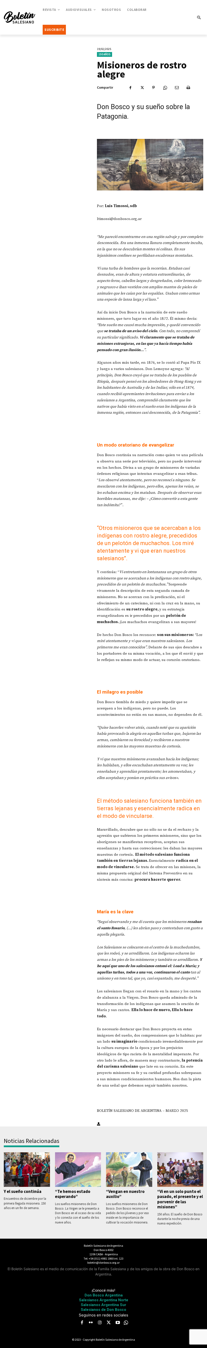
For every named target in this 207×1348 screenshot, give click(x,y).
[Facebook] (130, 88)
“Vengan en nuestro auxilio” (125, 1194)
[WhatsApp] (165, 88)
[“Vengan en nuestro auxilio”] (129, 1169)
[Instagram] (99, 1323)
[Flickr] (91, 1323)
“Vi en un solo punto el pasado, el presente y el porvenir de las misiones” (180, 1199)
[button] (198, 17)
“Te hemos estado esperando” (72, 1194)
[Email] (177, 88)
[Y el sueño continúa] (27, 1169)
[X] (142, 88)
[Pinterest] (153, 88)
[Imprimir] (188, 88)
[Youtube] (117, 1323)
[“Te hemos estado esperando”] (78, 1169)
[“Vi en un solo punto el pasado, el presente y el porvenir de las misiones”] (180, 1169)
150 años (104, 54)
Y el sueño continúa (22, 1191)
